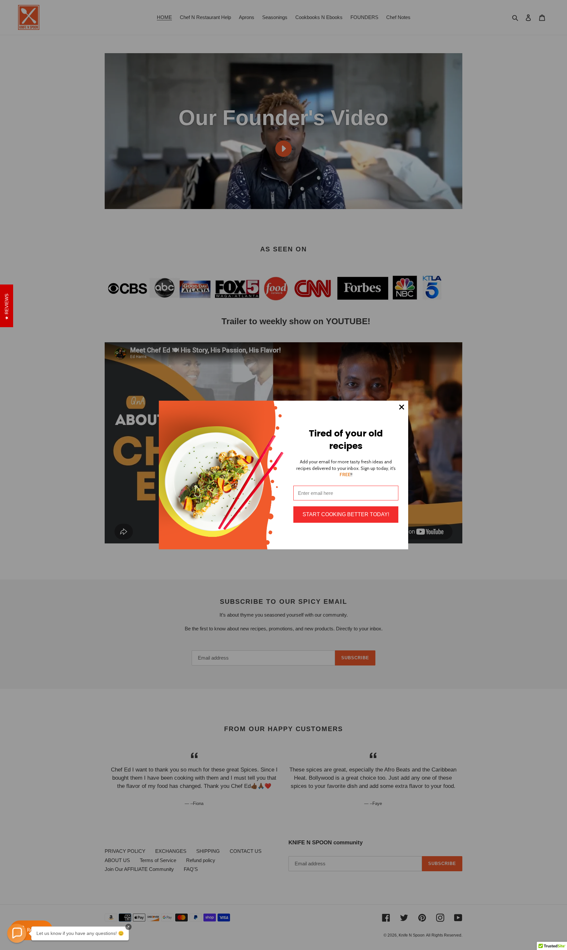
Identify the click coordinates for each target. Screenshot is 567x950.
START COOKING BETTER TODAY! (346, 514)
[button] (16, 933)
